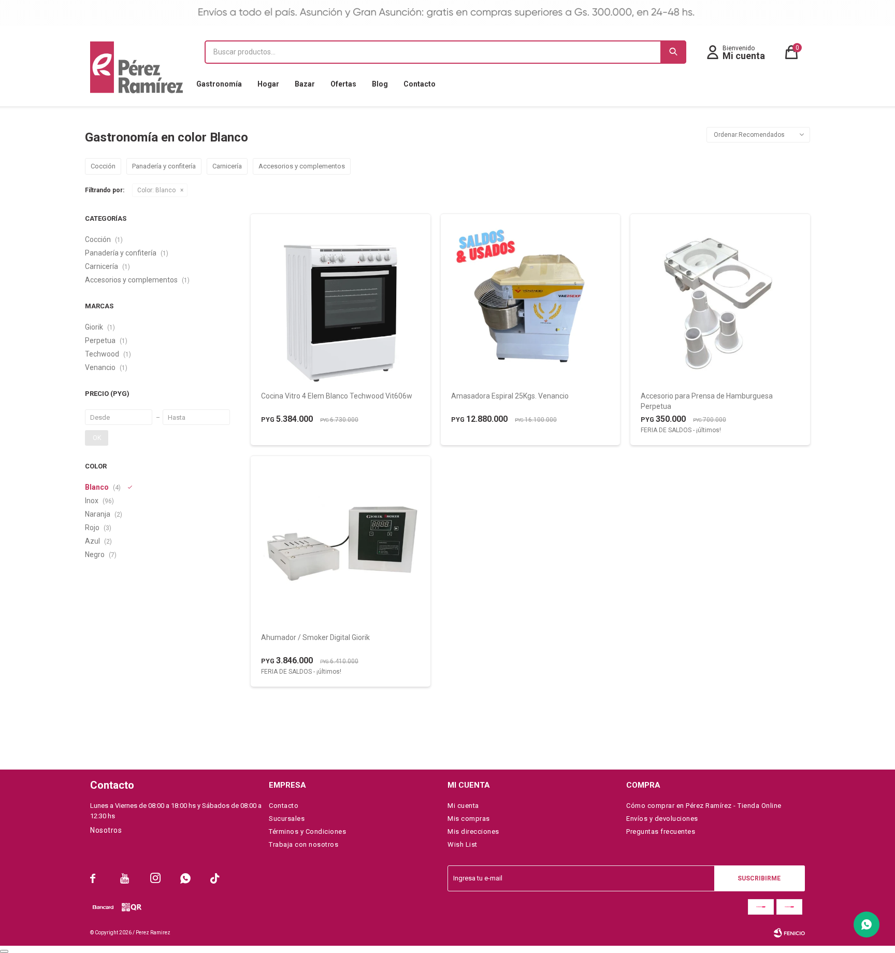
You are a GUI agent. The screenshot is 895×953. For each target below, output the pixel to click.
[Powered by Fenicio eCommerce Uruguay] (789, 933)
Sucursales (287, 818)
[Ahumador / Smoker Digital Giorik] (340, 545)
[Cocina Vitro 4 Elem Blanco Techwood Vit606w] (340, 303)
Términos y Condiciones (307, 831)
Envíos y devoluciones (662, 818)
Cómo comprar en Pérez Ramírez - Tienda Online (704, 805)
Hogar (268, 84)
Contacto (419, 84)
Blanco (156, 190)
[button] (673, 52)
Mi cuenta (463, 805)
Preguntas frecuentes (660, 831)
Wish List (462, 844)
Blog (380, 84)
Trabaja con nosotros (303, 844)
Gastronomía (219, 84)
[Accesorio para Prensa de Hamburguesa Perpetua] (720, 303)
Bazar (305, 84)
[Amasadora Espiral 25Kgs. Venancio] (530, 303)
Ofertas (343, 84)
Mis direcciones (473, 831)
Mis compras (468, 818)
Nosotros (106, 830)
